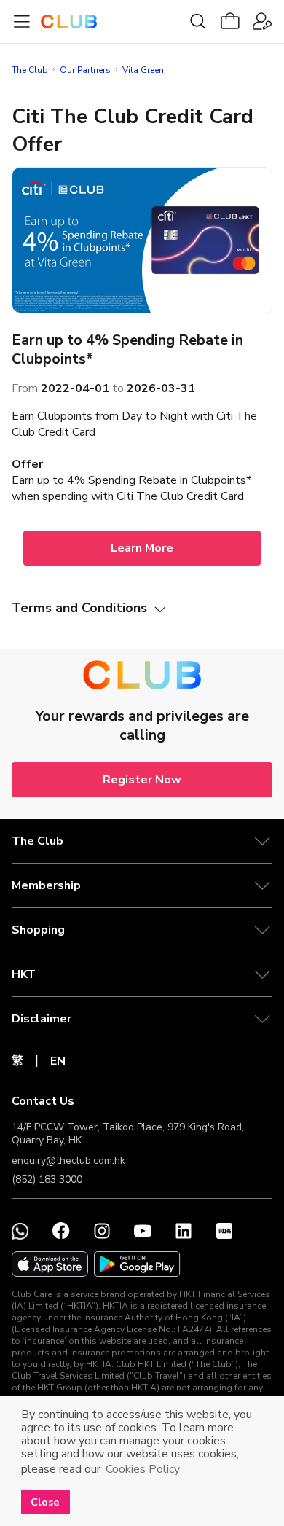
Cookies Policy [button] (143, 1469)
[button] (142, 841)
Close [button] (45, 1502)
